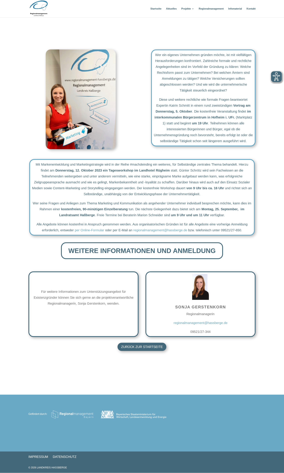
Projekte (186, 9)
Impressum (38, 457)
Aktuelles (171, 9)
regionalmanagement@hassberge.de (160, 230)
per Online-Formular (89, 230)
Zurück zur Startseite (142, 347)
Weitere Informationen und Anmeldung (142, 250)
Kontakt (251, 9)
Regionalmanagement (211, 9)
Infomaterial (235, 9)
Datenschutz (64, 457)
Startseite (155, 9)
